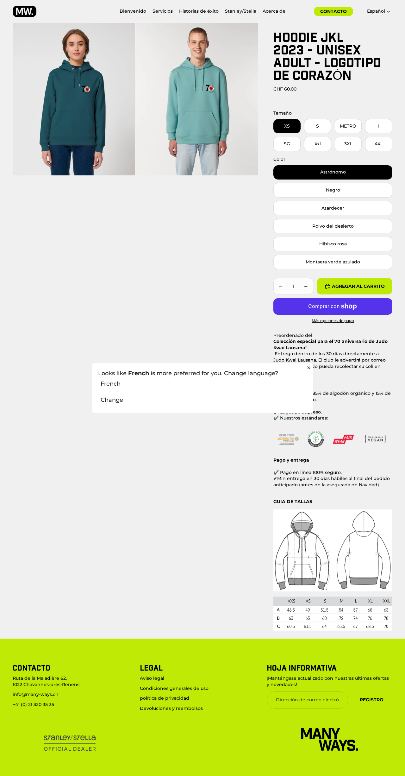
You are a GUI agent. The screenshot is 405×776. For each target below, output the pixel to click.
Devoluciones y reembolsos (171, 708)
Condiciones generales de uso (174, 688)
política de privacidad (164, 698)
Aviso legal (152, 678)
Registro (371, 700)
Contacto (333, 11)
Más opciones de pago (333, 321)
